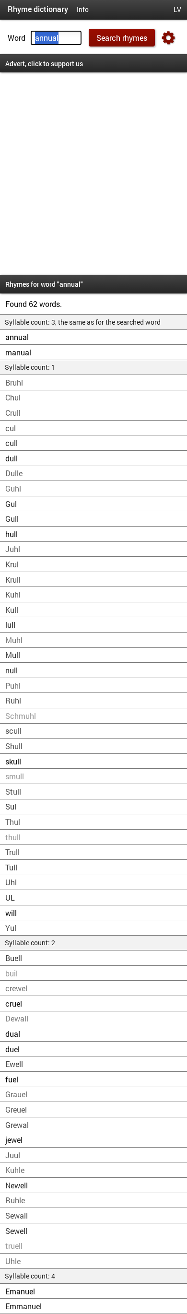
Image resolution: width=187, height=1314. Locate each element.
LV (177, 9)
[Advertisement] (93, 173)
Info (83, 9)
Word (16, 38)
